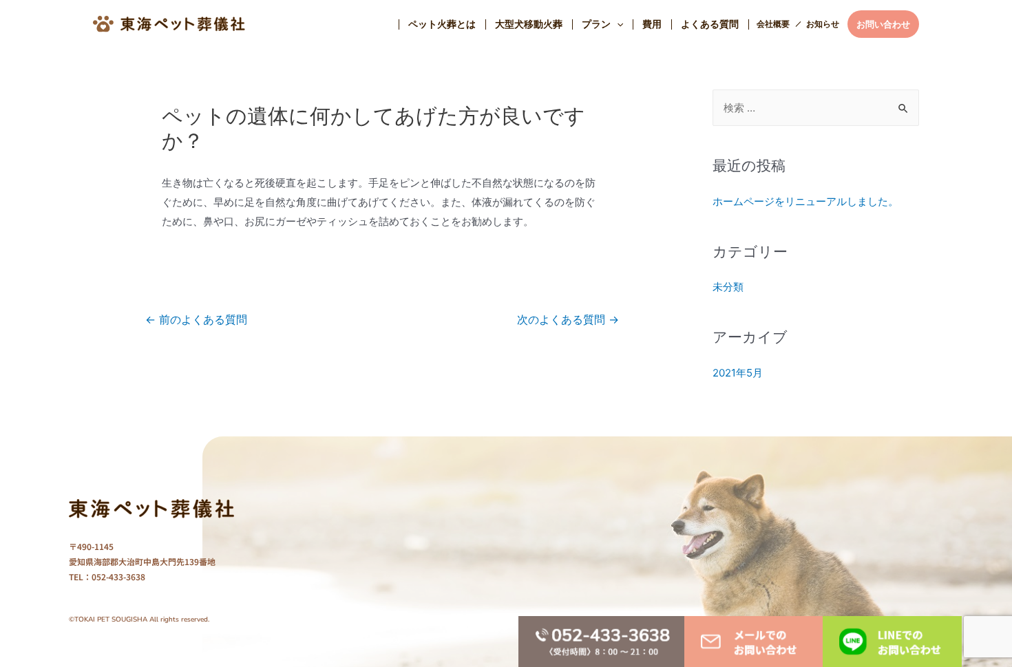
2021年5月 (738, 372)
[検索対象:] (816, 107)
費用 (652, 24)
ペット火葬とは (442, 24)
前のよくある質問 (196, 319)
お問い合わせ (883, 24)
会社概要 (773, 24)
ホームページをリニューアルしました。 (805, 201)
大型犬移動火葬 (528, 24)
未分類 (728, 286)
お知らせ (822, 24)
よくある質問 (710, 24)
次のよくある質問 (568, 319)
